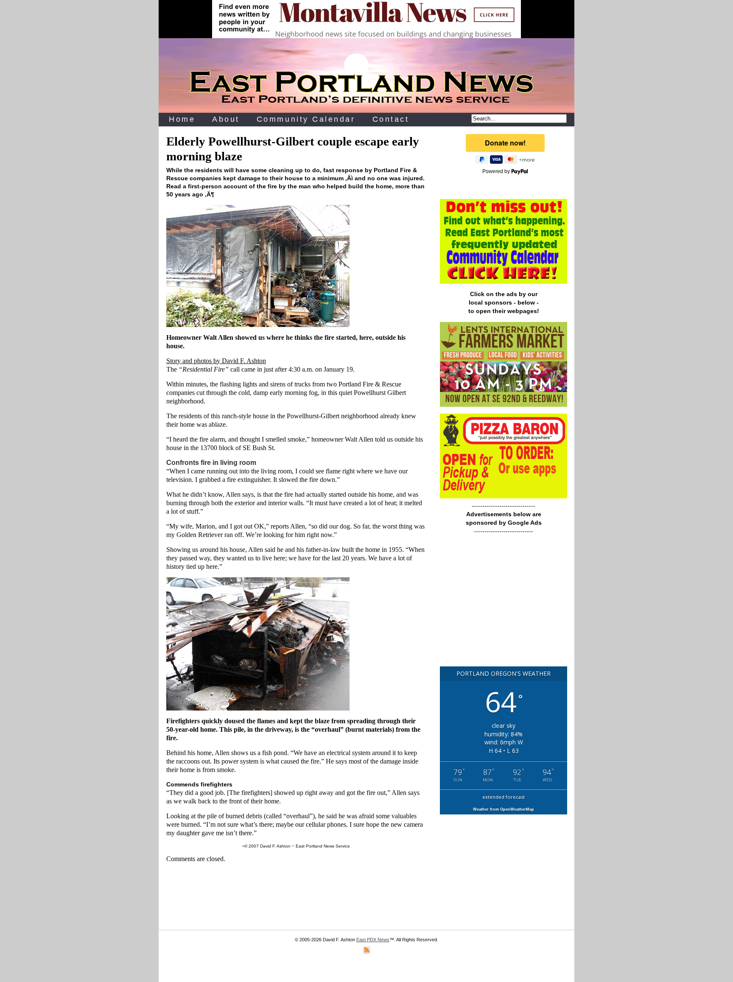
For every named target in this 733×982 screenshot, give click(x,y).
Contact (390, 119)
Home (182, 119)
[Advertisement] (503, 604)
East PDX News (372, 939)
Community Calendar (306, 119)
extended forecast (503, 797)
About (226, 119)
